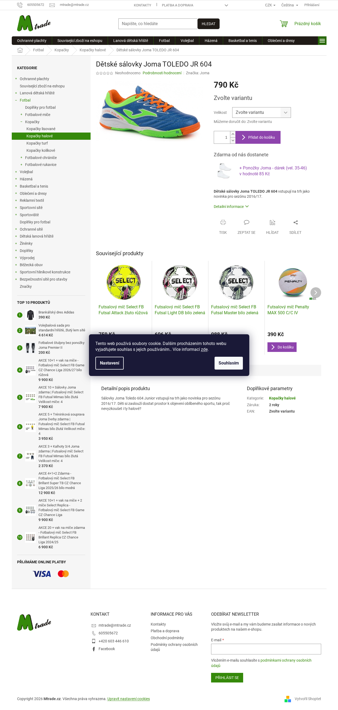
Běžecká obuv (31, 265)
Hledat (208, 24)
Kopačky (32, 122)
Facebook (107, 649)
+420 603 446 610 (114, 641)
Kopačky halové (39, 136)
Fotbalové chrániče (41, 158)
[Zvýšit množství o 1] (232, 134)
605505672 (108, 633)
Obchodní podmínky (167, 638)
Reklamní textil (32, 200)
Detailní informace (229, 206)
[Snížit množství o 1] (232, 140)
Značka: (197, 73)
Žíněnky (26, 243)
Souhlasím (229, 363)
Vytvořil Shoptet (308, 699)
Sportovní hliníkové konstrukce (45, 272)
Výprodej (27, 258)
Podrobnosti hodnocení (162, 73)
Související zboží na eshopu (42, 86)
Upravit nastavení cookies (128, 699)
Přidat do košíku (261, 137)
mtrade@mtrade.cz (115, 625)
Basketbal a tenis (34, 186)
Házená (26, 179)
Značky (26, 286)
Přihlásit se (227, 678)
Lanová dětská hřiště (37, 93)
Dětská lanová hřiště (36, 236)
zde (204, 349)
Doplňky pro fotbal (40, 107)
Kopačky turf (37, 143)
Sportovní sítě (31, 207)
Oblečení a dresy (33, 193)
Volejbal (26, 172)
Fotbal (25, 100)
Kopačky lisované (40, 129)
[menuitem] (32, 40)
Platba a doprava (177, 5)
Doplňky (26, 251)
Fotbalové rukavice (40, 164)
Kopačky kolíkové (40, 150)
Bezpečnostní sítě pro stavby (43, 279)
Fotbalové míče (37, 114)
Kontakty (142, 5)
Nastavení (109, 363)
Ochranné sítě (31, 229)
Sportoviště (29, 215)
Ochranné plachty (34, 79)
